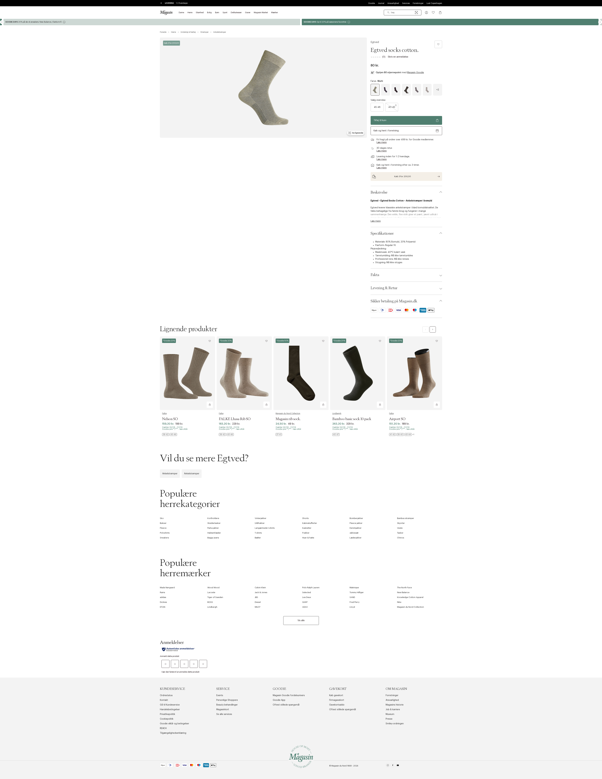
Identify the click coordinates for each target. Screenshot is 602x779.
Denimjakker (356, 528)
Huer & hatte (308, 538)
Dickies (163, 602)
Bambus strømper (405, 518)
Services (406, 3)
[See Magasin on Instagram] (388, 766)
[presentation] (437, 90)
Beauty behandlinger (227, 705)
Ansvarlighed (393, 3)
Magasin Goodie (415, 72)
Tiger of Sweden (215, 597)
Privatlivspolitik (167, 714)
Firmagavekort (336, 700)
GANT (305, 602)
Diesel (258, 602)
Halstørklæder (214, 533)
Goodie (371, 3)
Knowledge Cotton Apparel (410, 597)
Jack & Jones (261, 592)
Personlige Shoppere (227, 700)
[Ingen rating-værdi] (376, 57)
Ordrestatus (166, 695)
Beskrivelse (379, 192)
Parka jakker (213, 528)
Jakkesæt (354, 533)
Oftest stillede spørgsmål (286, 705)
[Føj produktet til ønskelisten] (438, 44)
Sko (162, 518)
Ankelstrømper (169, 474)
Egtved (375, 42)
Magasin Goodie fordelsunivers (289, 695)
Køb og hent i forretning (386, 131)
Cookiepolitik (166, 719)
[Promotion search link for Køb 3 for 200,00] (406, 176)
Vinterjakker (260, 518)
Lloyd (352, 607)
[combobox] (402, 12)
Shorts (305, 518)
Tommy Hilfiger (357, 592)
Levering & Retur (384, 288)
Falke (164, 413)
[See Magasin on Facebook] (393, 766)
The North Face (404, 588)
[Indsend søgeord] (388, 12)
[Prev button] (2, 22)
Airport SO (397, 419)
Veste (400, 528)
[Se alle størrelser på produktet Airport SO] (401, 434)
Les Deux (306, 597)
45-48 (377, 107)
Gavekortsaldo (336, 705)
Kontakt (164, 700)
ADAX (305, 607)
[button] (426, 12)
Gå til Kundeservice (170, 705)
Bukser (163, 523)
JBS (256, 597)
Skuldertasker (214, 523)
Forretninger (418, 3)
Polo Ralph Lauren (310, 588)
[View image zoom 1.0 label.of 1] (263, 87)
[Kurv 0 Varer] (440, 12)
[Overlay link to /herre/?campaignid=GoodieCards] (450, 22)
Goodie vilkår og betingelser (174, 724)
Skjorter (401, 523)
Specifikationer (382, 233)
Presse (389, 719)
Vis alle (301, 620)
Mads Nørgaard (167, 588)
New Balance (403, 592)
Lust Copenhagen (434, 3)
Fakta (375, 275)
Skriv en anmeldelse (398, 57)
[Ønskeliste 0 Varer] (433, 12)
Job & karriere (393, 709)
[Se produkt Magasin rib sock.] (301, 373)
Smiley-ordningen (395, 724)
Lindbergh (336, 413)
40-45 (391, 107)
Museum (390, 714)
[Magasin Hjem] (166, 12)
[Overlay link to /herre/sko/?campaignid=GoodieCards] (151, 22)
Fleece (163, 528)
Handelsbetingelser (170, 709)
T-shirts (258, 533)
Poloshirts (165, 533)
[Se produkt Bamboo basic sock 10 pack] (357, 373)
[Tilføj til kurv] (210, 405)
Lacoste (211, 592)
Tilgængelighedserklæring (173, 733)
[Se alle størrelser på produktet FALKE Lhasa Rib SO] (226, 434)
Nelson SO (170, 419)
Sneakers (164, 538)
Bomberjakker (356, 518)
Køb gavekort (336, 695)
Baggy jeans (213, 538)
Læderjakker (356, 538)
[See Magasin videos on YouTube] (398, 766)
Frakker (305, 533)
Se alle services (224, 714)
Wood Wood (213, 588)
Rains (162, 592)
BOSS (210, 602)
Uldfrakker (260, 523)
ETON (162, 607)
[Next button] (600, 22)
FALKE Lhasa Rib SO (235, 419)
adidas (163, 597)
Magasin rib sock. (288, 419)
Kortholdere (213, 518)
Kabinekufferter (309, 523)
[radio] (375, 90)
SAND (352, 597)
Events (219, 695)
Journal (381, 3)
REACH (163, 728)
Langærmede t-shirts (265, 528)
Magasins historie (395, 705)
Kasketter (306, 528)
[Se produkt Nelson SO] (187, 373)
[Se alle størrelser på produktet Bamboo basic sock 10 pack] (336, 434)
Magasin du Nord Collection (288, 413)
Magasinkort (222, 709)
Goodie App (279, 700)
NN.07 (257, 607)
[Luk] (350, 423)
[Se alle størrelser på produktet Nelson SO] (169, 434)
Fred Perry (354, 602)
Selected (306, 592)
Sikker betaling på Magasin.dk (394, 301)
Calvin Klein (260, 588)
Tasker (400, 533)
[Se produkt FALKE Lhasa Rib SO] (244, 373)
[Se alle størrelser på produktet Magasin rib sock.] (279, 434)
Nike (399, 602)
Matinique (354, 588)
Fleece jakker (356, 523)
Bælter (258, 538)
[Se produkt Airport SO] (414, 373)
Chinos (400, 538)
